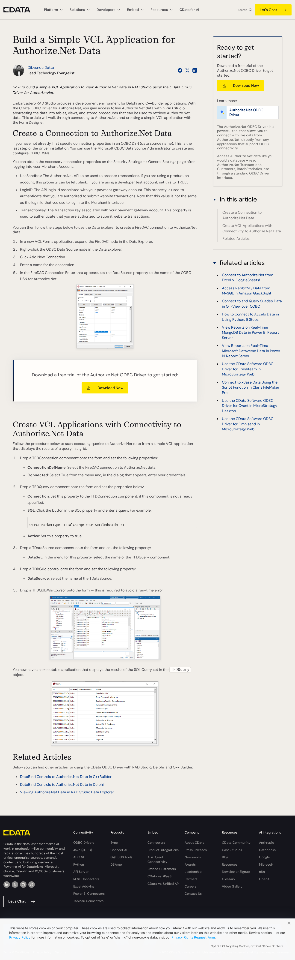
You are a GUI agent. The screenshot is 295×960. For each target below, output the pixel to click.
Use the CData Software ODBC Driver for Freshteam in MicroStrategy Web (247, 369)
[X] (15, 884)
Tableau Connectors (88, 901)
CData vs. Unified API (163, 884)
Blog (225, 857)
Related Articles (236, 238)
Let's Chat (268, 9)
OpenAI (264, 879)
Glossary (228, 879)
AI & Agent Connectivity (157, 859)
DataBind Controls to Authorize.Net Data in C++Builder (66, 776)
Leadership (193, 872)
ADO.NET (80, 857)
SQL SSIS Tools (121, 857)
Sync (114, 842)
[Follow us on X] (187, 70)
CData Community (236, 842)
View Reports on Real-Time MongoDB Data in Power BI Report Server (250, 332)
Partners (191, 879)
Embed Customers (162, 869)
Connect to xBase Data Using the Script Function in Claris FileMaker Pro (250, 387)
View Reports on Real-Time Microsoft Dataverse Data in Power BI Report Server (251, 350)
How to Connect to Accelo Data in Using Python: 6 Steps (250, 316)
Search (242, 10)
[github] (23, 884)
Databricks (267, 850)
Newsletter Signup (236, 872)
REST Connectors (86, 879)
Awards (190, 864)
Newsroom (193, 857)
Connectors (156, 842)
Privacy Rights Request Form (193, 937)
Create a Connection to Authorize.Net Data (242, 215)
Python (78, 864)
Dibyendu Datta (41, 67)
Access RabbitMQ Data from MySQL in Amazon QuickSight (246, 290)
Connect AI (118, 850)
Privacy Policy (19, 937)
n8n (262, 872)
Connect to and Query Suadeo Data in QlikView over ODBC (252, 304)
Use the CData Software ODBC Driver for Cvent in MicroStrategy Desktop (249, 405)
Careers (190, 886)
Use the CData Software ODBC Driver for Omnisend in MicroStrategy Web (247, 423)
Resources (229, 864)
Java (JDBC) (82, 850)
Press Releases (196, 850)
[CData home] (20, 10)
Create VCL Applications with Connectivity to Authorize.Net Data (251, 228)
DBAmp (116, 864)
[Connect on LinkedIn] (194, 70)
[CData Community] (31, 884)
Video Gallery (232, 886)
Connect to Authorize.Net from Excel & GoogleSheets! (247, 277)
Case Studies (232, 850)
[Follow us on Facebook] (180, 70)
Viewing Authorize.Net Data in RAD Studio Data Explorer (67, 792)
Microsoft (266, 864)
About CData (194, 842)
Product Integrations (163, 850)
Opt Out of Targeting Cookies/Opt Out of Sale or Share (247, 946)
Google (264, 857)
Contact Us (193, 893)
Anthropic (266, 842)
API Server (80, 872)
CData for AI (189, 9)
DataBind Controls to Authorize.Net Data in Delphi (62, 784)
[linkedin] (6, 884)
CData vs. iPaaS (159, 876)
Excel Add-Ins (83, 886)
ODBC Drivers (83, 842)
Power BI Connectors (89, 893)
